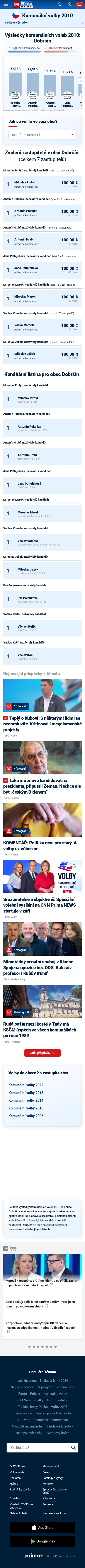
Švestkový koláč (57, 1433)
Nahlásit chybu (19, 1513)
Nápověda (48, 1498)
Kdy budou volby (55, 1394)
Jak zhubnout (27, 1381)
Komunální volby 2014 (25, 1100)
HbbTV (14, 1483)
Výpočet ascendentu (27, 1426)
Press (46, 1472)
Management (50, 1466)
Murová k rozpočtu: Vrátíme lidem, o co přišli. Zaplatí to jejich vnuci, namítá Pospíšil (42, 1283)
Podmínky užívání (20, 1489)
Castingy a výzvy (52, 1478)
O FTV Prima (17, 1466)
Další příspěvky (40, 1053)
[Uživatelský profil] (69, 4)
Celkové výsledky (16, 22)
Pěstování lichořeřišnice (51, 1420)
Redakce (47, 1504)
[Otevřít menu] (6, 4)
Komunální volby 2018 (25, 1093)
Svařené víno (23, 1413)
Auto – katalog (57, 1400)
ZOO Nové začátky (30, 1400)
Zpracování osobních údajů (55, 1491)
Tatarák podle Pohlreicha (53, 1413)
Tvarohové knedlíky (59, 1426)
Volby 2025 (59, 1407)
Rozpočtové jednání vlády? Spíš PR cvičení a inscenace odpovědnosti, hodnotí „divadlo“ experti (40, 1325)
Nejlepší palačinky (29, 1433)
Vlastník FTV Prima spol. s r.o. (21, 1506)
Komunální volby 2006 (25, 1116)
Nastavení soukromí (54, 1513)
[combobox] (41, 134)
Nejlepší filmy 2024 (54, 1381)
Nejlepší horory (22, 1387)
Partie (22, 1394)
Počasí (35, 1394)
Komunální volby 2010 (25, 1108)
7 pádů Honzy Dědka (33, 1407)
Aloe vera (23, 1420)
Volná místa (17, 1472)
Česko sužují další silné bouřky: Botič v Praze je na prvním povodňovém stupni (40, 1304)
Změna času (66, 1387)
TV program (44, 1387)
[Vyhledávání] (60, 4)
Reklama (15, 1478)
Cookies (15, 1498)
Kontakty (47, 1483)
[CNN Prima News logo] (23, 4)
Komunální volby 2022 (25, 1085)
